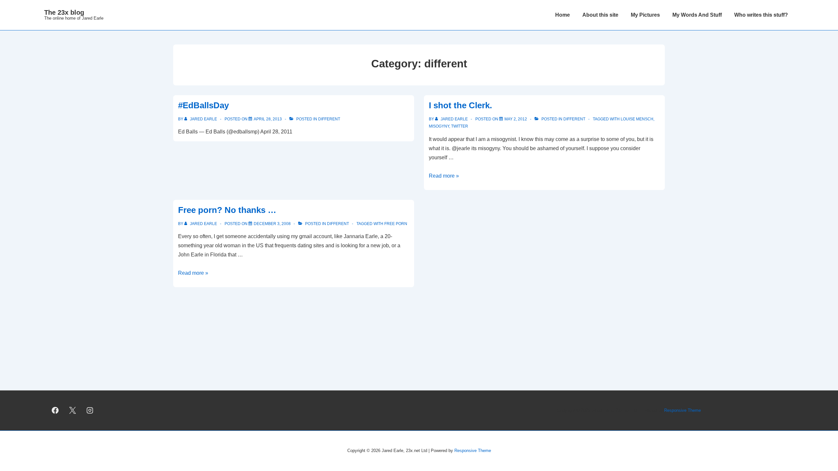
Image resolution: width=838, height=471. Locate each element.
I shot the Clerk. (460, 105)
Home (562, 15)
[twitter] (72, 410)
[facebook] (55, 410)
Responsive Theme (682, 410)
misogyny (439, 126)
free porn (395, 223)
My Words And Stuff (697, 15)
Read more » (444, 176)
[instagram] (90, 410)
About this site (600, 15)
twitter (459, 126)
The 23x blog (64, 12)
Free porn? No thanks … (227, 210)
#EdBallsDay (203, 105)
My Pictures (645, 15)
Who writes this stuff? (761, 15)
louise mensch (637, 119)
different (329, 119)
